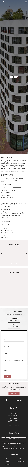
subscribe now (14, 393)
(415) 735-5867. (17, 187)
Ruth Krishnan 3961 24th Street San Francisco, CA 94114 (14, 326)
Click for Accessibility (14, 425)
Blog (7, 458)
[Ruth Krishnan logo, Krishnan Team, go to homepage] (3, 2)
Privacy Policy (20, 461)
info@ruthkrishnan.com (14, 322)
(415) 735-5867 (14, 319)
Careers (8, 461)
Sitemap (8, 464)
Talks (20, 458)
